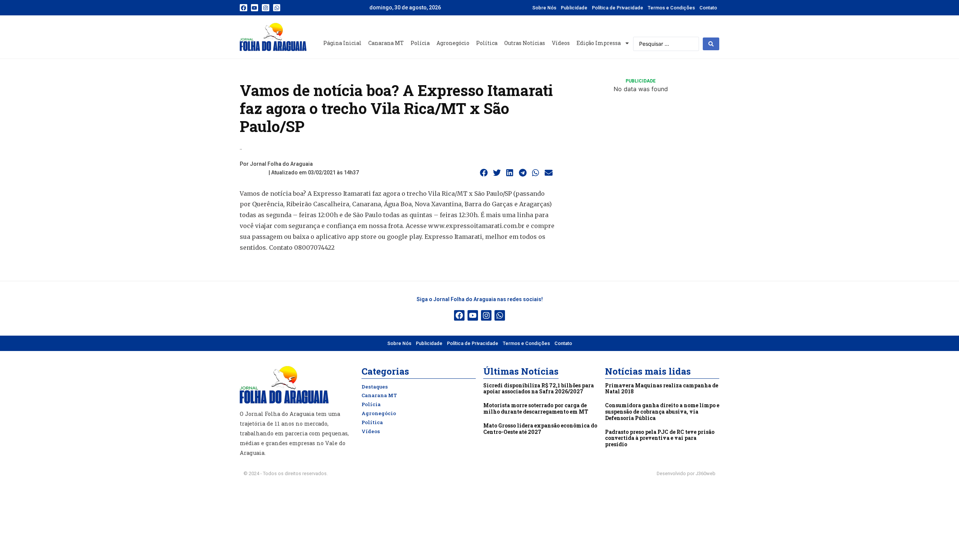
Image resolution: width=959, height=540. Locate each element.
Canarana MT (386, 42)
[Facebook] (243, 8)
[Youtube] (254, 8)
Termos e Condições (671, 7)
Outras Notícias (524, 42)
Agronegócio (452, 42)
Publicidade (574, 7)
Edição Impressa (599, 42)
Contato (708, 7)
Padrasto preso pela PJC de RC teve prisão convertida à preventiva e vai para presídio (659, 438)
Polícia (420, 42)
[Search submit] (711, 44)
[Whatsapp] (277, 8)
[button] (484, 173)
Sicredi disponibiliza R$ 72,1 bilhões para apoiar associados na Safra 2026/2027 (538, 388)
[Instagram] (265, 8)
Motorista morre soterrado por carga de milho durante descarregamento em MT (535, 408)
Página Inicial (342, 42)
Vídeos (561, 42)
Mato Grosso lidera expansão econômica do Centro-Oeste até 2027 (540, 428)
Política (486, 42)
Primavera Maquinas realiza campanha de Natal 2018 (661, 388)
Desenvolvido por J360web (686, 473)
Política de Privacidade (617, 7)
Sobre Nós (544, 7)
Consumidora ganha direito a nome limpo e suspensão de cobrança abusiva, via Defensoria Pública (662, 412)
